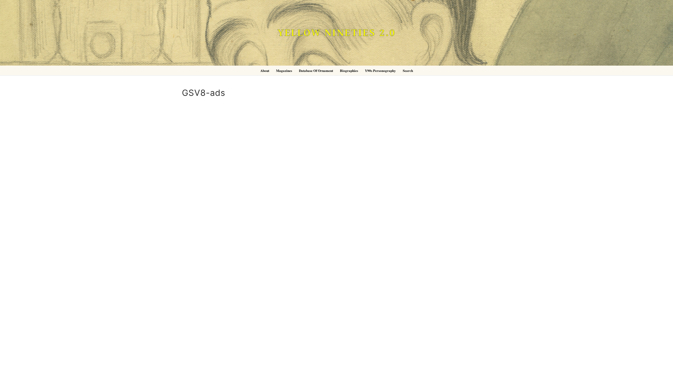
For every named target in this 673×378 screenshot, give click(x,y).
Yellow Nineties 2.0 (336, 33)
